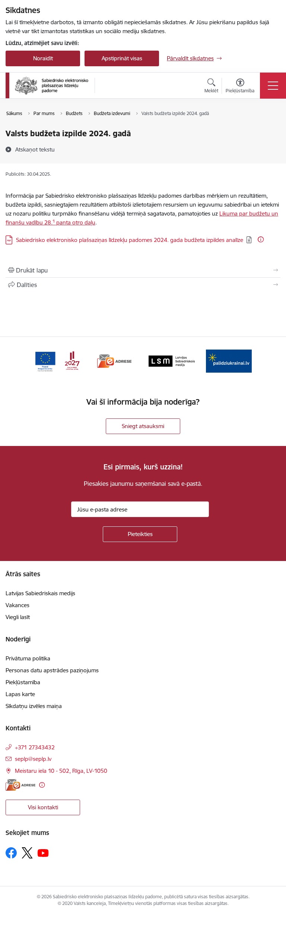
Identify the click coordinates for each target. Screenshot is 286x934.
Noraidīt (43, 58)
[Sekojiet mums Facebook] (11, 852)
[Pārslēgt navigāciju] (273, 86)
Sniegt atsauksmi (143, 426)
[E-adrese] (20, 785)
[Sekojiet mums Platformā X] (27, 852)
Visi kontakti (43, 807)
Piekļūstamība (23, 682)
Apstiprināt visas (122, 58)
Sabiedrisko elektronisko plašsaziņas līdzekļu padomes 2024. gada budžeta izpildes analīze (129, 239)
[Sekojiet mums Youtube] (43, 852)
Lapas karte (20, 694)
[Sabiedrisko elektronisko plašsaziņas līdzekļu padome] (51, 86)
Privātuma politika (28, 658)
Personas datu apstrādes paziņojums (52, 670)
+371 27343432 (35, 747)
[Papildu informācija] (261, 239)
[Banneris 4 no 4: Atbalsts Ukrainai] (229, 360)
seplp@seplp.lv (33, 758)
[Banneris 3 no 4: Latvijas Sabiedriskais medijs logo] (172, 360)
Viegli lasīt (18, 617)
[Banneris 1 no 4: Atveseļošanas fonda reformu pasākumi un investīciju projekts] (57, 360)
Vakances (17, 605)
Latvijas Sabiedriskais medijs (40, 593)
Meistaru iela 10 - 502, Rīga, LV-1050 (61, 770)
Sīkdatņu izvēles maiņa (34, 706)
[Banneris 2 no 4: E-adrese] (114, 360)
